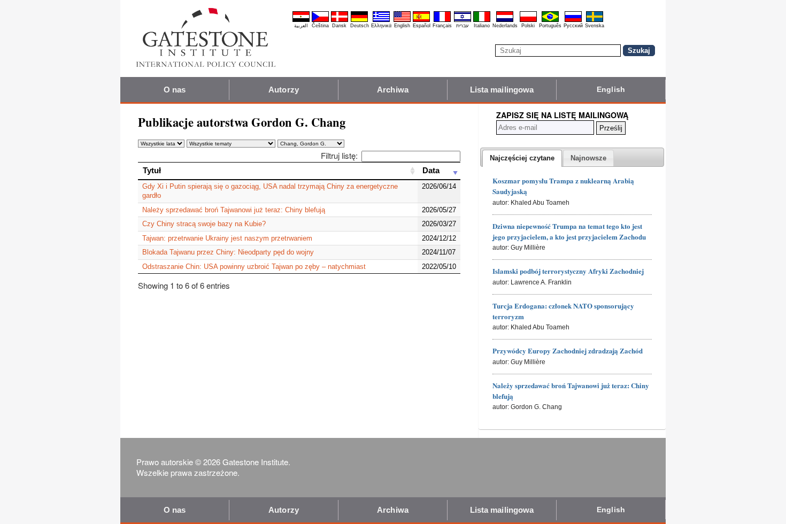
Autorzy (283, 89)
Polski (528, 25)
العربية (301, 25)
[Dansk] (339, 20)
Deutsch (359, 25)
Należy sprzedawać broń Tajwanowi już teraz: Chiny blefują (233, 210)
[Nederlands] (504, 20)
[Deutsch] (359, 20)
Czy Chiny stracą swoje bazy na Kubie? (204, 224)
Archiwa (393, 89)
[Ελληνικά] (381, 20)
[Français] (442, 20)
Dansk (339, 25)
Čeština (320, 25)
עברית (462, 25)
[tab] (522, 158)
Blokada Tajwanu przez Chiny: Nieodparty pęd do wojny (228, 252)
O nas (175, 89)
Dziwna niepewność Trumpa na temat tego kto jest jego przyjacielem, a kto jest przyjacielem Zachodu (569, 231)
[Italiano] (481, 20)
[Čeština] (320, 20)
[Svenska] (594, 20)
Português (550, 25)
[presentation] (522, 158)
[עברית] (462, 20)
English (402, 25)
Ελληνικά (381, 25)
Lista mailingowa (502, 89)
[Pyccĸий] (573, 20)
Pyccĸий (573, 25)
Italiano (482, 25)
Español (421, 25)
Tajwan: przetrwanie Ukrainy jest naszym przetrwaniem (227, 238)
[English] (402, 20)
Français (442, 25)
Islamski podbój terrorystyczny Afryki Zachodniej (568, 271)
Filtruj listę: (339, 155)
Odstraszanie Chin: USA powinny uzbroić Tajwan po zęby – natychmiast (254, 267)
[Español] (421, 20)
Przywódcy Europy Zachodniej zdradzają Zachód (567, 350)
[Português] (550, 20)
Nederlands (505, 25)
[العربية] (301, 20)
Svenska (594, 25)
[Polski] (528, 20)
